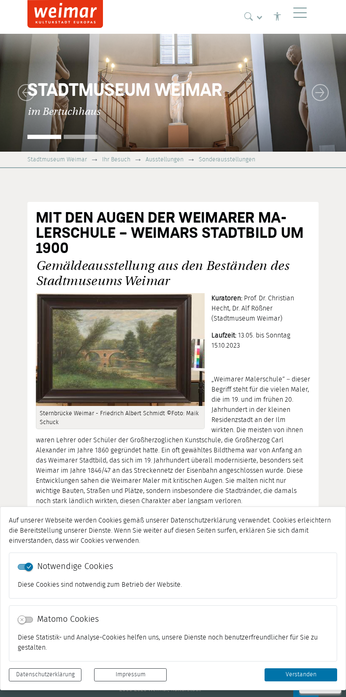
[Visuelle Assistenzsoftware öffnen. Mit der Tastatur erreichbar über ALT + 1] (277, 17)
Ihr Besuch (116, 159)
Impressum (131, 675)
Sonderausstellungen (227, 159)
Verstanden (301, 675)
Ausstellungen (165, 159)
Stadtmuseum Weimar (57, 159)
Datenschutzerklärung (45, 675)
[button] (26, 93)
